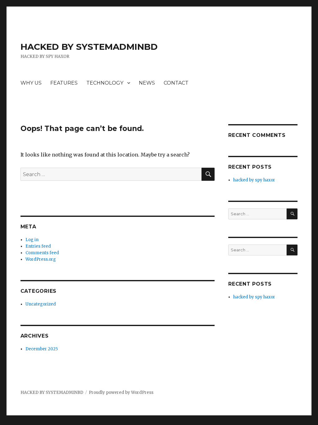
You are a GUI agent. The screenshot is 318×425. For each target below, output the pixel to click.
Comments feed (42, 252)
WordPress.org (40, 259)
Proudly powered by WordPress (121, 392)
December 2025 (41, 349)
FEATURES (64, 83)
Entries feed (38, 246)
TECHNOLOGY (104, 83)
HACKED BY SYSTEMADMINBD (89, 46)
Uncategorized (40, 304)
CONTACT (176, 83)
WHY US (31, 83)
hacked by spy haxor (254, 180)
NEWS (147, 83)
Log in (32, 239)
